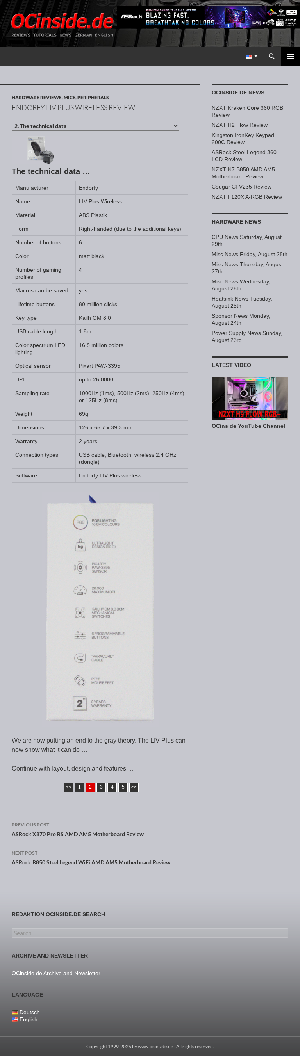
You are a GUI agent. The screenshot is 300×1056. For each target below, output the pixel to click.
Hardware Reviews (37, 97)
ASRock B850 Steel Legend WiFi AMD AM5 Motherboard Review (91, 857)
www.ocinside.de (155, 1046)
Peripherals (93, 97)
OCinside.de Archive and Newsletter (56, 973)
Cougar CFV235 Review (241, 186)
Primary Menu (290, 56)
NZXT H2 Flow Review (240, 125)
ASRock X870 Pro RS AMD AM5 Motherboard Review (78, 829)
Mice (69, 97)
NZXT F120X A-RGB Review (247, 197)
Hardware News (236, 222)
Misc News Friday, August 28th (250, 254)
